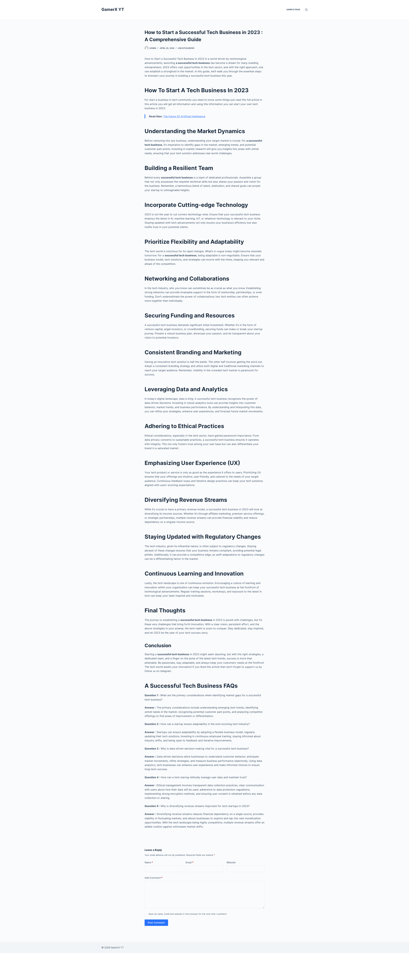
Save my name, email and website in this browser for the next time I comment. (188, 914)
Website (231, 862)
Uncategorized (186, 48)
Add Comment (153, 877)
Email (189, 862)
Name (149, 862)
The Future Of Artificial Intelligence (184, 116)
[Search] (306, 9)
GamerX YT (112, 9)
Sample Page (293, 9)
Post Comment (156, 922)
